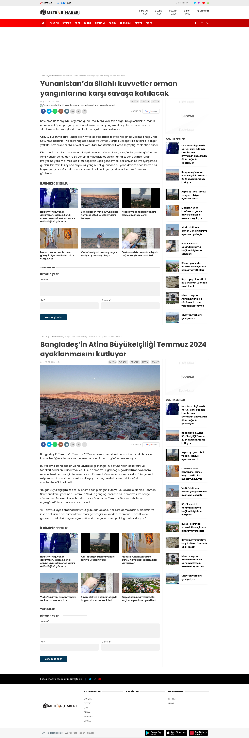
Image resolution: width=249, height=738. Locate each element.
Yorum (45, 279)
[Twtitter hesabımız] (195, 2)
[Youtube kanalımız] (203, 2)
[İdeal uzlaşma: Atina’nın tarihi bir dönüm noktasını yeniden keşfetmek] (172, 303)
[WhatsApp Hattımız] (208, 2)
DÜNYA (87, 23)
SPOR (78, 23)
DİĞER (149, 23)
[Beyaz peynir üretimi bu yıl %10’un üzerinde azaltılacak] (172, 287)
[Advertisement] (124, 51)
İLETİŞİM (172, 698)
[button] (43, 23)
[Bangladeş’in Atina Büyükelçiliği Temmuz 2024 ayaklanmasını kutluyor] (100, 198)
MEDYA (138, 23)
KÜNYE (171, 703)
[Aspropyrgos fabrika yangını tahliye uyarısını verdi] (141, 198)
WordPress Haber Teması (79, 733)
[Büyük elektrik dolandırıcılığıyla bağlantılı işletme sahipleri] (141, 238)
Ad (43, 300)
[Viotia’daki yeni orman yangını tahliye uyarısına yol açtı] (100, 238)
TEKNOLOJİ (125, 23)
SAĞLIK (112, 23)
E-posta (106, 300)
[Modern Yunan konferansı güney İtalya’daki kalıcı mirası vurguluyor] (59, 238)
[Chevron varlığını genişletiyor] (172, 322)
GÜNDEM (54, 23)
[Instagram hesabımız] (199, 2)
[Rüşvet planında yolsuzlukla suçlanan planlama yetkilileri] (172, 270)
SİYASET (66, 23)
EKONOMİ (100, 23)
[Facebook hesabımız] (191, 2)
